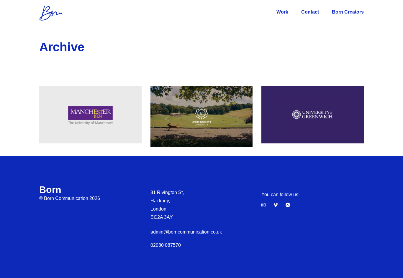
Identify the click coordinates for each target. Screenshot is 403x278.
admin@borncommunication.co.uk (186, 231)
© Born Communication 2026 (69, 198)
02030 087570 (165, 245)
